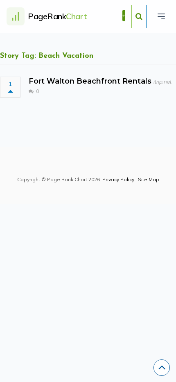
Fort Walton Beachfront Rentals (90, 81)
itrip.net (162, 81)
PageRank (57, 16)
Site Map (148, 179)
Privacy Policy (118, 179)
